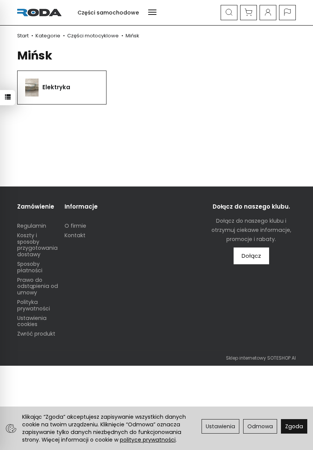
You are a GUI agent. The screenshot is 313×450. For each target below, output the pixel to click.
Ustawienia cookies (32, 321)
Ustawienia (220, 426)
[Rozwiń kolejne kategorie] (152, 12)
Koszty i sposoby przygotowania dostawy (37, 244)
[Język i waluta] (287, 12)
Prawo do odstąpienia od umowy (37, 286)
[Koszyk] (248, 12)
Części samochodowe (108, 12)
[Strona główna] (41, 12)
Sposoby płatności (29, 267)
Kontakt (75, 235)
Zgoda (294, 426)
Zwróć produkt (36, 334)
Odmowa (260, 426)
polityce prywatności (148, 440)
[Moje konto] (268, 12)
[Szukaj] (229, 12)
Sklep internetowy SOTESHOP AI (261, 358)
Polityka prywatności (33, 305)
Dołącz (251, 256)
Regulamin (31, 226)
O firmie (75, 226)
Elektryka (56, 87)
